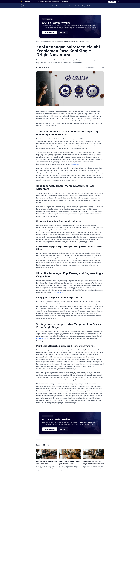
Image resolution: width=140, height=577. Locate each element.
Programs (58, 6)
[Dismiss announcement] (118, 2)
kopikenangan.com (43, 338)
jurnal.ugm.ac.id (57, 292)
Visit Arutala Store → (49, 32)
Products (51, 6)
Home (37, 41)
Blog (83, 6)
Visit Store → (112, 1)
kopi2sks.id (75, 164)
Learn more (63, 32)
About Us (77, 6)
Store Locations (68, 6)
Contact (89, 6)
